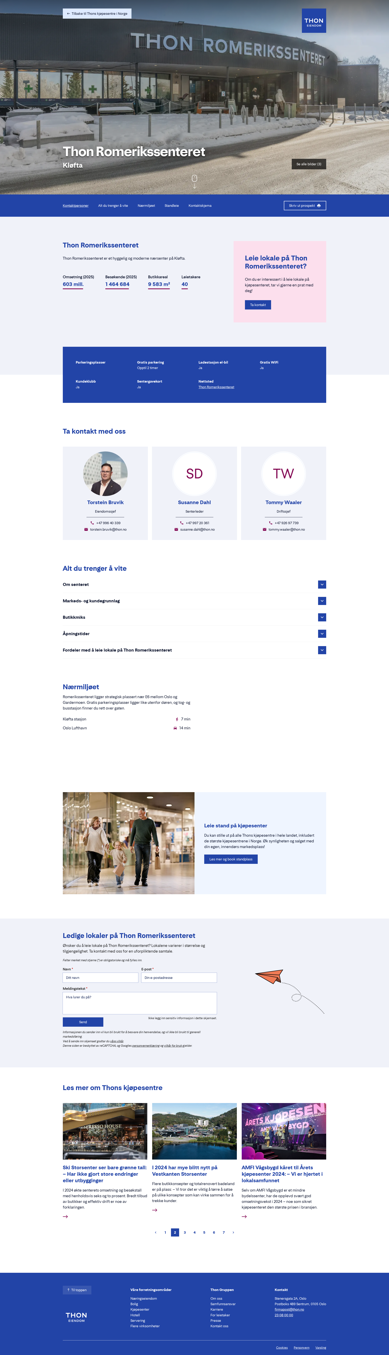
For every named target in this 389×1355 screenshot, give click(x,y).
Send (83, 1022)
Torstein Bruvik (105, 502)
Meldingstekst (74, 989)
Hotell (135, 1315)
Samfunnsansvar (223, 1304)
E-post (146, 969)
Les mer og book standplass (230, 859)
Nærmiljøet (146, 206)
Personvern (301, 1347)
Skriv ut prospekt (302, 206)
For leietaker (220, 1315)
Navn (67, 969)
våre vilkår (116, 1041)
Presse (216, 1321)
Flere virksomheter (145, 1326)
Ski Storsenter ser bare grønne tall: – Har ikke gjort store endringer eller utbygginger (104, 1174)
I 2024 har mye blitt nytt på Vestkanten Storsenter (184, 1171)
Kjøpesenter (139, 1309)
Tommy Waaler (284, 502)
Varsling (320, 1347)
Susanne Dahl (194, 502)
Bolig (134, 1304)
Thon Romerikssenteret (216, 387)
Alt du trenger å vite (113, 206)
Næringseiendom (143, 1298)
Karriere (217, 1309)
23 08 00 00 (284, 1315)
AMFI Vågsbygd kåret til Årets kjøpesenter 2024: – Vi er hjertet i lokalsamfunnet (282, 1174)
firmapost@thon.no (289, 1309)
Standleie (172, 206)
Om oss (216, 1298)
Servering (137, 1321)
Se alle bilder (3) (309, 164)
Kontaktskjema (200, 206)
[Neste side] (233, 1232)
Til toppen (79, 1290)
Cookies (282, 1347)
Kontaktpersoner (76, 206)
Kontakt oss (219, 1326)
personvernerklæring (146, 1045)
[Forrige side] (156, 1232)
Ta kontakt (258, 305)
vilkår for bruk (173, 1045)
